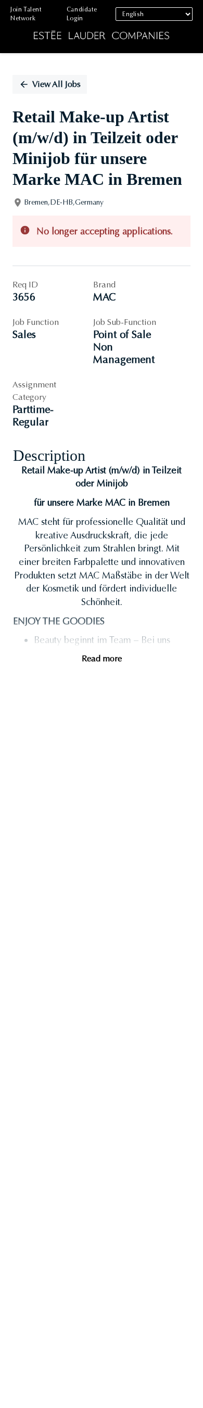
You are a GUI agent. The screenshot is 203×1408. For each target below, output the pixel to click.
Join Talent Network (26, 14)
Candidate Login (82, 14)
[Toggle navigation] (15, 26)
